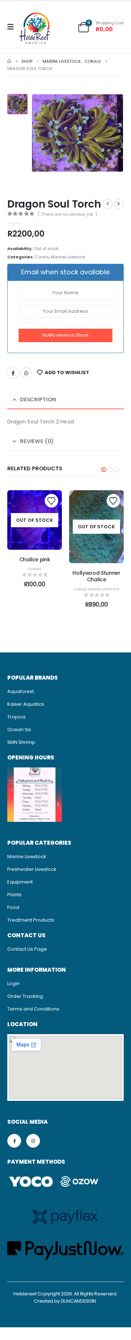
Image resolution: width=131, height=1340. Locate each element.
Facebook (13, 373)
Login (13, 983)
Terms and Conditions (33, 1008)
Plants (14, 894)
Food (13, 907)
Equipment (20, 881)
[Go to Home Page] (9, 61)
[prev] (108, 204)
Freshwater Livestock (31, 869)
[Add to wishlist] (51, 500)
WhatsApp (26, 373)
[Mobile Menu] (13, 27)
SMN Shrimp (21, 742)
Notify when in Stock (65, 335)
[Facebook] (14, 1141)
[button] (103, 469)
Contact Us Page (27, 949)
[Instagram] (33, 1141)
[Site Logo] (35, 29)
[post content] (34, 519)
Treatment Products (30, 920)
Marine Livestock (68, 257)
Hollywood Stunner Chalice (96, 576)
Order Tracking (25, 996)
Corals (42, 257)
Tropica (16, 716)
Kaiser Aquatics (25, 704)
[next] (119, 204)
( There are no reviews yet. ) (67, 214)
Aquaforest (20, 691)
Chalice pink (34, 559)
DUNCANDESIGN (78, 1301)
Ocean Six (19, 729)
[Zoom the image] (34, 771)
